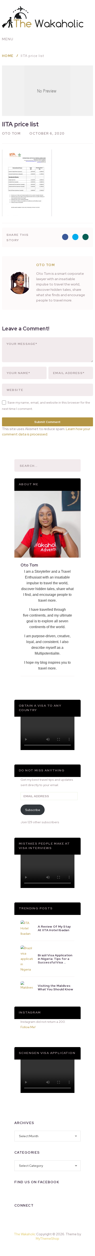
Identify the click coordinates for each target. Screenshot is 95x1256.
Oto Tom (11, 133)
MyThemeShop (47, 1238)
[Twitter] (40, 1216)
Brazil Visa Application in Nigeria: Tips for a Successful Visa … (55, 958)
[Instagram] (29, 1216)
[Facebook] (17, 1216)
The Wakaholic (25, 1234)
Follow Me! (28, 1027)
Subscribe (32, 810)
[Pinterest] (57, 1248)
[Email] (63, 1216)
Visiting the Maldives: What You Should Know (55, 987)
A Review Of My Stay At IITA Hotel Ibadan (54, 928)
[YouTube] (52, 1216)
